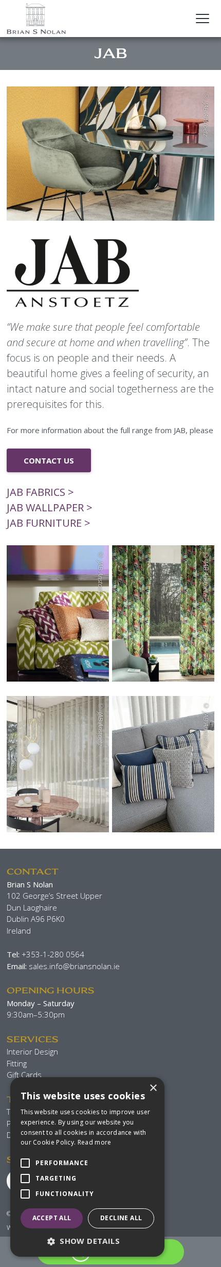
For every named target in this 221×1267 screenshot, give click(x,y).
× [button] (153, 1088)
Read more (95, 1142)
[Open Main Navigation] (202, 18)
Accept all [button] (51, 1218)
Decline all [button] (121, 1218)
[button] (87, 1241)
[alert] (87, 1167)
